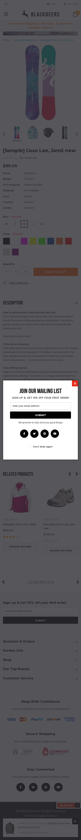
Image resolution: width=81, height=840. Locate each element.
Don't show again (42, 446)
